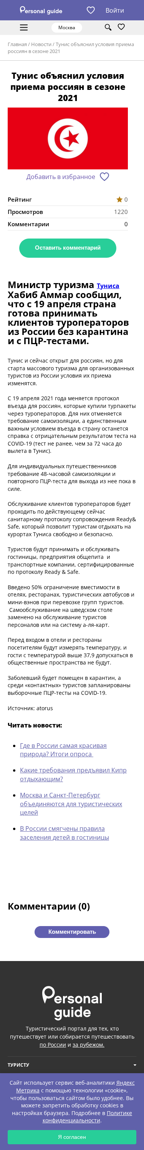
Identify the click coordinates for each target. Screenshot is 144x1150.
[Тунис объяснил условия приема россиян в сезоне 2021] (68, 139)
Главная (17, 44)
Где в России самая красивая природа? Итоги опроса (63, 749)
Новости (41, 44)
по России (53, 1044)
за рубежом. (88, 1044)
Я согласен (72, 1137)
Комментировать (72, 931)
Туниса (108, 286)
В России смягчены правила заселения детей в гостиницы (64, 832)
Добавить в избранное (60, 176)
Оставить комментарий (68, 247)
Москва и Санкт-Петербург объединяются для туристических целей (71, 804)
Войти (115, 10)
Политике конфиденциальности (87, 1116)
